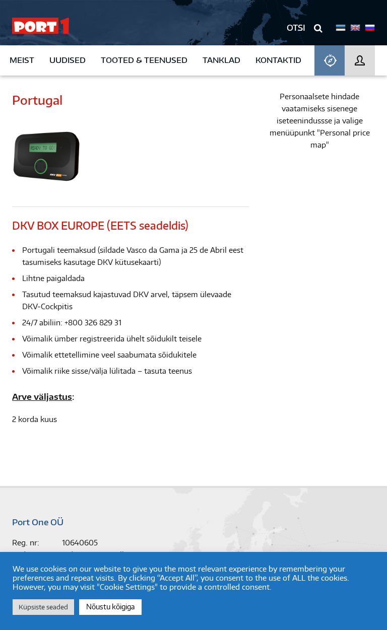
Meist (22, 60)
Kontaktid (278, 60)
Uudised (67, 60)
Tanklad (221, 60)
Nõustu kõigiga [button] (110, 606)
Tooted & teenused (144, 60)
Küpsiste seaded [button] (43, 607)
